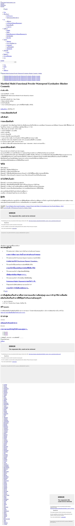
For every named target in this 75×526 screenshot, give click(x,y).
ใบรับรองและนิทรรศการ (12, 17)
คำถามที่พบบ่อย (8, 56)
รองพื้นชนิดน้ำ (10, 47)
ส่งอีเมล (3, 341)
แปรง (7, 52)
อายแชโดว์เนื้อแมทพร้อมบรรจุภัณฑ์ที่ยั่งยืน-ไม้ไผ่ (20, 268)
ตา (4, 19)
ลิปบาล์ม (8, 37)
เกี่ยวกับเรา (6, 14)
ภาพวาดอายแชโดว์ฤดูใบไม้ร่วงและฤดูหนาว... (14, 329)
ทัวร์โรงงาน (9, 16)
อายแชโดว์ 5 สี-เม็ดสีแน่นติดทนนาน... (17, 288)
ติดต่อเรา (6, 54)
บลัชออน (8, 41)
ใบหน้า (5, 39)
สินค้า (5, 66)
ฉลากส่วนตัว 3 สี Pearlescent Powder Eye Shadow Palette (17, 208)
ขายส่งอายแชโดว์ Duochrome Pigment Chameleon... (22, 261)
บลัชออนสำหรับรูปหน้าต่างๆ (9, 323)
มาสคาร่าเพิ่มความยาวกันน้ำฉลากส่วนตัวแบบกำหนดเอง (23, 254)
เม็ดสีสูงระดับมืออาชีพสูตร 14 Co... (16, 274)
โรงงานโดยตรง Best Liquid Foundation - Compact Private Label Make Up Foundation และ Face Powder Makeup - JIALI (35, 206)
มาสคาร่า (8, 26)
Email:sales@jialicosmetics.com (8, 2)
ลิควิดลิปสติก (9, 36)
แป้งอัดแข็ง (9, 48)
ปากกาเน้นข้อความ (11, 43)
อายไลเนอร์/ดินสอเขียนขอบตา (14, 23)
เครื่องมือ (6, 50)
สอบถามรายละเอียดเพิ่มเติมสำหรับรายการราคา (13, 312)
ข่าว (5, 58)
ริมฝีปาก (6, 28)
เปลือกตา (8, 21)
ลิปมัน (8, 32)
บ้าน (5, 12)
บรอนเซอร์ (9, 45)
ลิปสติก (8, 30)
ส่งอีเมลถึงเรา (4, 109)
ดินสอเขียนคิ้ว (10, 25)
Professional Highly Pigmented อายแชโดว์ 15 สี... (21, 281)
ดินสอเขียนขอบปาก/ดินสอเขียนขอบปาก (16, 34)
